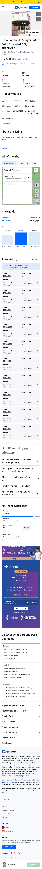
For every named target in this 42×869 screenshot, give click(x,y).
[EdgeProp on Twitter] (19, 853)
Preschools (23, 163)
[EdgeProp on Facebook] (11, 853)
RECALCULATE (21, 608)
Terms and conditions (9, 810)
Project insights (9, 782)
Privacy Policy (6, 814)
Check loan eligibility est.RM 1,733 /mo (19, 63)
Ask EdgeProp (24, 780)
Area (37, 780)
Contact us (5, 817)
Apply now (16, 559)
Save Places (8, 163)
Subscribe (9, 847)
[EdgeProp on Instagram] (15, 853)
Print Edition (35, 7)
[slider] (34, 516)
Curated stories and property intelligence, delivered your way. (20, 2)
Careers (4, 803)
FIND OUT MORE (21, 595)
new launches (14, 791)
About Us (4, 807)
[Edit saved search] (38, 19)
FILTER (34, 259)
